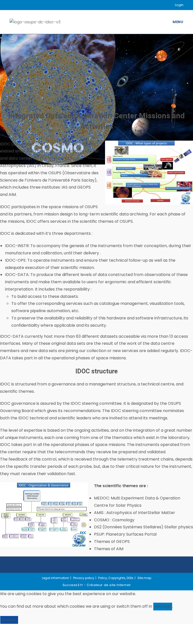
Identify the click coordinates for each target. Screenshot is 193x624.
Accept (9, 619)
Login (179, 5)
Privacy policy (83, 578)
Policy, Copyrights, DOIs (115, 578)
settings (163, 606)
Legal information (55, 578)
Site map (144, 578)
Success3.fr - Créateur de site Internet (96, 585)
